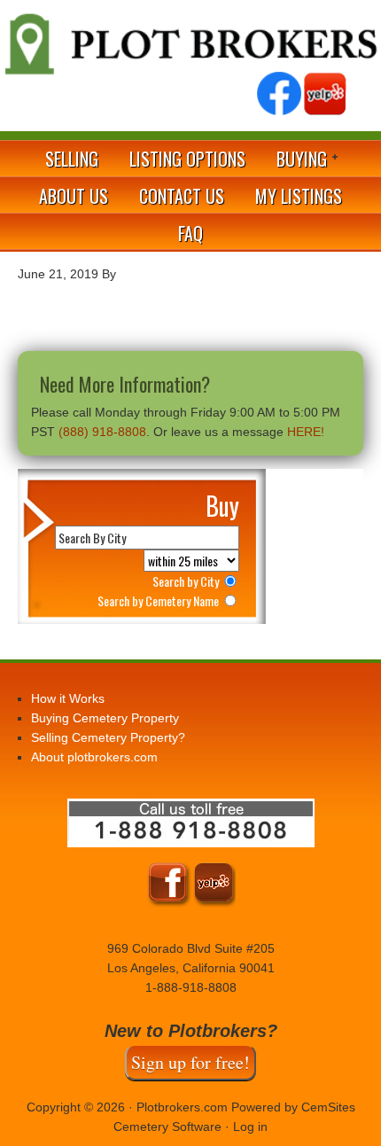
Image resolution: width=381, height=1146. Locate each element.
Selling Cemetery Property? (108, 737)
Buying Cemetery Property (105, 718)
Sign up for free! (190, 1062)
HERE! (305, 432)
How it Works (68, 698)
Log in (250, 1126)
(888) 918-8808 (102, 432)
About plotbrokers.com (94, 757)
